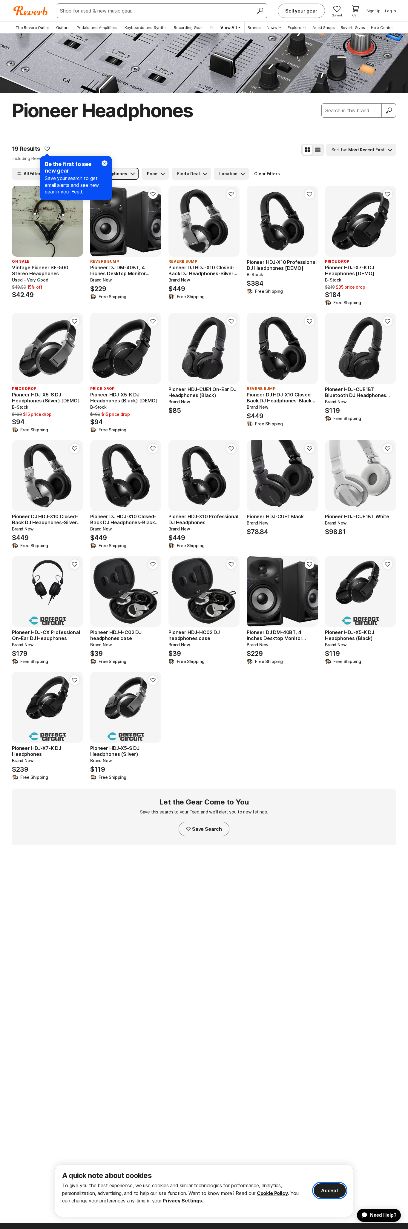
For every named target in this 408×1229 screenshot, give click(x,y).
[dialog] (204, 1190)
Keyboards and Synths (146, 27)
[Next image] (74, 221)
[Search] (260, 11)
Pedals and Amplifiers (97, 27)
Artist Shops (323, 27)
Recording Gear (188, 27)
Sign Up (373, 10)
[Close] (105, 163)
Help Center (382, 27)
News (272, 27)
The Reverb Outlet (32, 27)
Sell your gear (301, 11)
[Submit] (389, 110)
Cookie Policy (272, 1193)
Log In (390, 10)
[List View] (318, 150)
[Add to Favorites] (47, 148)
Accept (329, 1190)
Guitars (63, 27)
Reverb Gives (353, 27)
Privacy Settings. (183, 1201)
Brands (254, 27)
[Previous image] (20, 221)
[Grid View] (307, 150)
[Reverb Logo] (30, 11)
